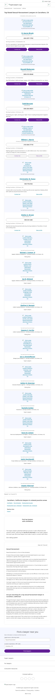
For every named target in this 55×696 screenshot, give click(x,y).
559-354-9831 (28, 109)
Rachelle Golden (27, 408)
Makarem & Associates (27, 71)
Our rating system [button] (12, 537)
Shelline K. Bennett (28, 305)
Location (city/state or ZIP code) (12, 644)
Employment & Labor (8, 8)
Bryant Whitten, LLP (26, 216)
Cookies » (37, 690)
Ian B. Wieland (27, 279)
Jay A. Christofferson (27, 357)
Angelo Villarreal (27, 486)
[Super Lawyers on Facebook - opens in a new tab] (22, 678)
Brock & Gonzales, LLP (27, 35)
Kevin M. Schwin (27, 433)
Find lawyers (27, 651)
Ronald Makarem (27, 69)
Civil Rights (10, 503)
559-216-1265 (28, 220)
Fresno (9, 511)
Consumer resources (10, 669)
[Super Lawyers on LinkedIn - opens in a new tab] (33, 678)
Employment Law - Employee (14, 505)
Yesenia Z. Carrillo (27, 330)
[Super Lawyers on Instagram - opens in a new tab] (25, 678)
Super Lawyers (8, 658)
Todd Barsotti (27, 103)
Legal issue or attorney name (11, 637)
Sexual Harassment (17, 8)
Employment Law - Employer (30, 505)
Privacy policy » (30, 690)
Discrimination (17, 503)
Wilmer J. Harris (27, 139)
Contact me (17, 49)
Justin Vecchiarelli (27, 459)
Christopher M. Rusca (27, 179)
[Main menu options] (6, 4)
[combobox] (27, 639)
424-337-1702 (28, 38)
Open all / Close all (42, 545)
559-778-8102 (28, 184)
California (24, 8)
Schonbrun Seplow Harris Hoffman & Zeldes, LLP (27, 141)
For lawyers (7, 663)
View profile (39, 49)
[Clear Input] (48, 640)
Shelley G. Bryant (27, 215)
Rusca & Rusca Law (27, 180)
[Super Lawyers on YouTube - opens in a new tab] (29, 678)
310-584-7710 (28, 145)
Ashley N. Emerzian (27, 383)
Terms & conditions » (20, 690)
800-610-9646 (28, 74)
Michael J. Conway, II (27, 252)
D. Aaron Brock (28, 33)
